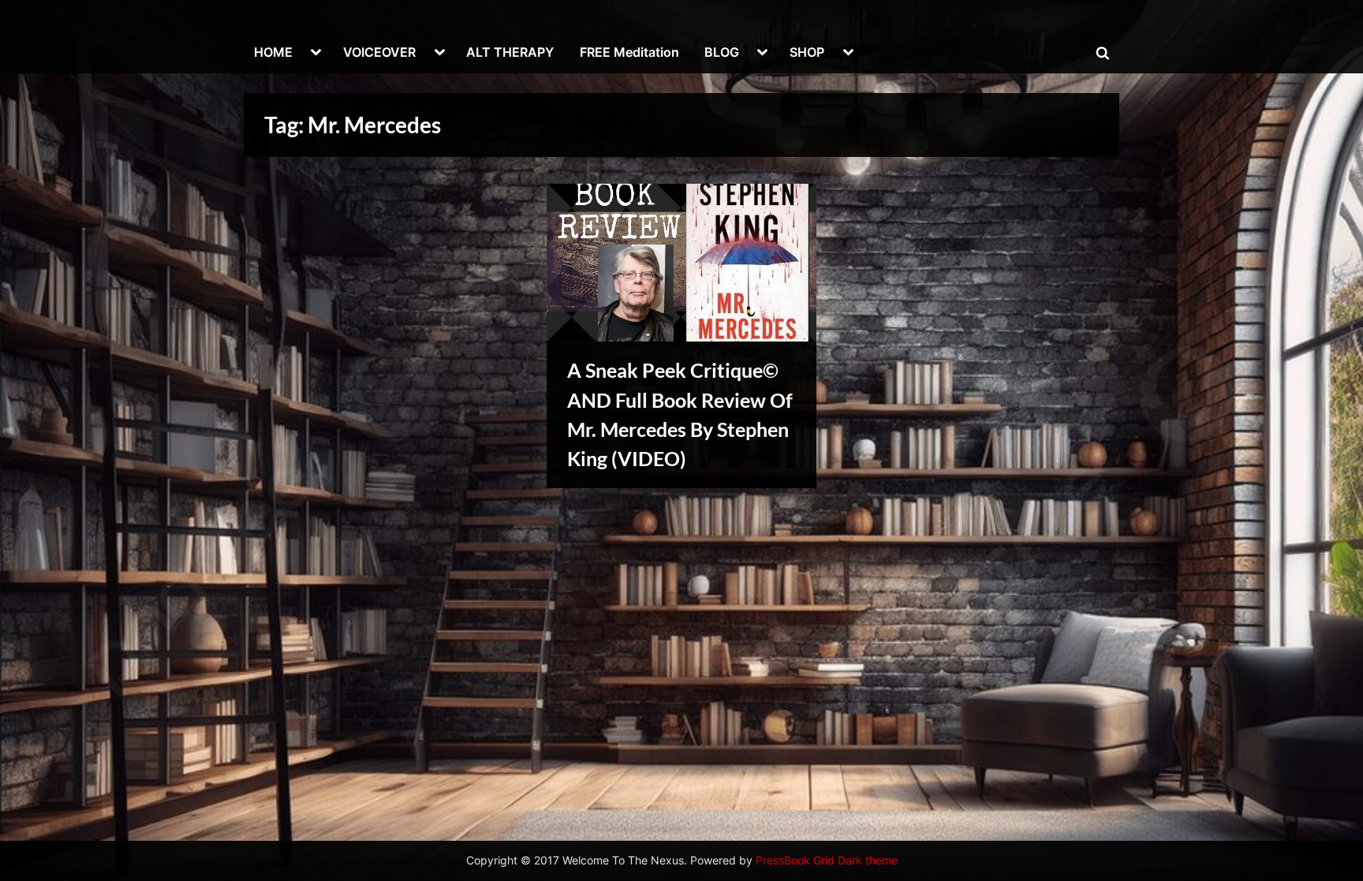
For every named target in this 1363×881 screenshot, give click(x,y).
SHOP (807, 52)
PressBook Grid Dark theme (827, 860)
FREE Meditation (629, 52)
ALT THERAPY (510, 52)
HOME (273, 52)
